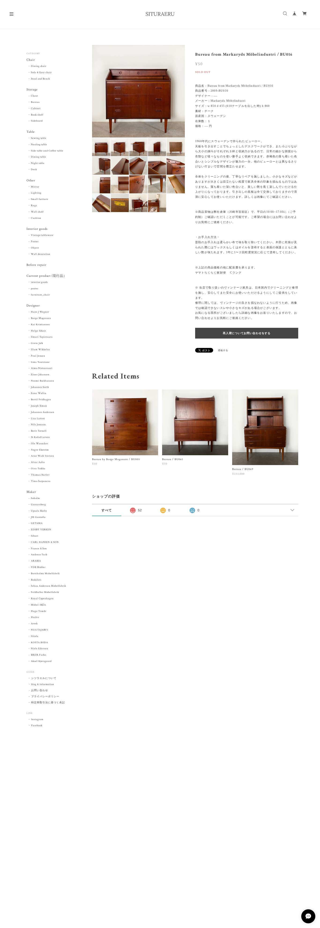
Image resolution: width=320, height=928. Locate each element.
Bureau (35, 102)
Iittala (34, 636)
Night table (38, 163)
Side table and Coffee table (47, 150)
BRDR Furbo (38, 655)
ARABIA (36, 561)
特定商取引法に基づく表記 (48, 702)
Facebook (36, 725)
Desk (34, 169)
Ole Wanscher (39, 443)
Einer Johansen (40, 374)
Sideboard (37, 121)
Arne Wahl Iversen (42, 456)
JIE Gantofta (38, 517)
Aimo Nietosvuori (41, 368)
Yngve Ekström (40, 449)
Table (30, 132)
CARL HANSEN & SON (45, 542)
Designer (33, 306)
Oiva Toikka (38, 468)
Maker (31, 492)
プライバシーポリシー (45, 696)
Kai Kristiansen (40, 324)
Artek (34, 623)
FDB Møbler (38, 567)
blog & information (42, 684)
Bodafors (36, 579)
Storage (32, 90)
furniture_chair (40, 294)
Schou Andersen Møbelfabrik (48, 586)
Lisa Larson (38, 418)
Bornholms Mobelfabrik (45, 573)
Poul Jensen (38, 355)
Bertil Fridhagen (41, 399)
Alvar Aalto (38, 462)
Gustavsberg (38, 504)
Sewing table (39, 138)
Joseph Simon (39, 406)
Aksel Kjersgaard (41, 661)
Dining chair (39, 66)
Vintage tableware (42, 235)
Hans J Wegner (40, 312)
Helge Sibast (38, 330)
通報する (223, 350)
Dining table (38, 157)
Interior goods (37, 229)
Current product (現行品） (46, 276)
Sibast (34, 536)
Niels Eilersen (39, 648)
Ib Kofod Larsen (40, 437)
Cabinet (36, 108)
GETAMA (37, 523)
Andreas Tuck (39, 554)
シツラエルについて (43, 678)
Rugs (34, 205)
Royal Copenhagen (42, 598)
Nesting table (39, 144)
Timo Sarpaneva (41, 481)
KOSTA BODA (39, 642)
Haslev (35, 617)
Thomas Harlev (40, 475)
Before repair (36, 265)
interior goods (39, 282)
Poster (35, 241)
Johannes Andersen (42, 412)
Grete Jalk (37, 343)
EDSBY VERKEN (41, 529)
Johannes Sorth (40, 387)
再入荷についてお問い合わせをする (247, 333)
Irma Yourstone (40, 362)
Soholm (35, 498)
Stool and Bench (40, 78)
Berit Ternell (39, 431)
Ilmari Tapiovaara (42, 337)
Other (30, 181)
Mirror (35, 186)
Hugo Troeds (38, 611)
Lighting (36, 193)
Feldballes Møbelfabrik (45, 592)
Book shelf (37, 114)
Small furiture (39, 199)
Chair (30, 60)
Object (35, 247)
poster (34, 288)
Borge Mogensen (41, 318)
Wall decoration (40, 254)
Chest (34, 95)
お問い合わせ (39, 690)
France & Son (39, 548)
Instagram (37, 719)
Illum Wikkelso (40, 349)
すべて (106, 510)
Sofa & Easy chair (41, 72)
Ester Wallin (39, 393)
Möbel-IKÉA (38, 605)
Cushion (36, 218)
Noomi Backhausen (42, 381)
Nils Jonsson (38, 424)
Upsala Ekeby (39, 511)
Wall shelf (37, 211)
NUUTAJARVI (39, 630)
